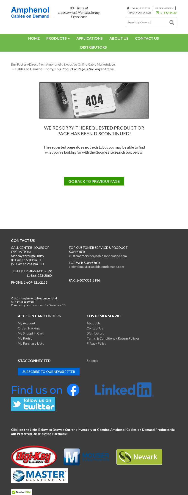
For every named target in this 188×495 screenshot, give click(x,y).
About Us (118, 38)
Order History (164, 8)
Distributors (93, 47)
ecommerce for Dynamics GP (47, 305)
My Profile (25, 338)
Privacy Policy (96, 343)
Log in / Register (140, 8)
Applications (89, 38)
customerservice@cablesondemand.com (98, 256)
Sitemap (92, 360)
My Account (26, 323)
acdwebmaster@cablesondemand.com (96, 266)
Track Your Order (139, 12)
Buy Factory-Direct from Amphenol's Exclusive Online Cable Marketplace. (63, 64)
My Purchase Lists (31, 343)
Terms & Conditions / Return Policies (113, 338)
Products (56, 38)
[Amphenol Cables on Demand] (30, 12)
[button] (166, 12)
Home (34, 38)
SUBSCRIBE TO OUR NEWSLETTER (48, 371)
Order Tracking (29, 328)
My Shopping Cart (31, 333)
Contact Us (147, 38)
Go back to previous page (94, 181)
